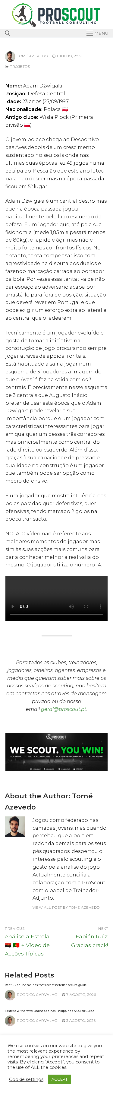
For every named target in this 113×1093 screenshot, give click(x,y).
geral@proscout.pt (63, 709)
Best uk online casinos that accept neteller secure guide (46, 985)
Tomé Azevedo (32, 56)
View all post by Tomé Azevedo (66, 907)
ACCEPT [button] (59, 1079)
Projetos (19, 67)
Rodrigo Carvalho (37, 995)
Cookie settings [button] (26, 1079)
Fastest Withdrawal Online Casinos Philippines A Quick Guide (49, 1010)
